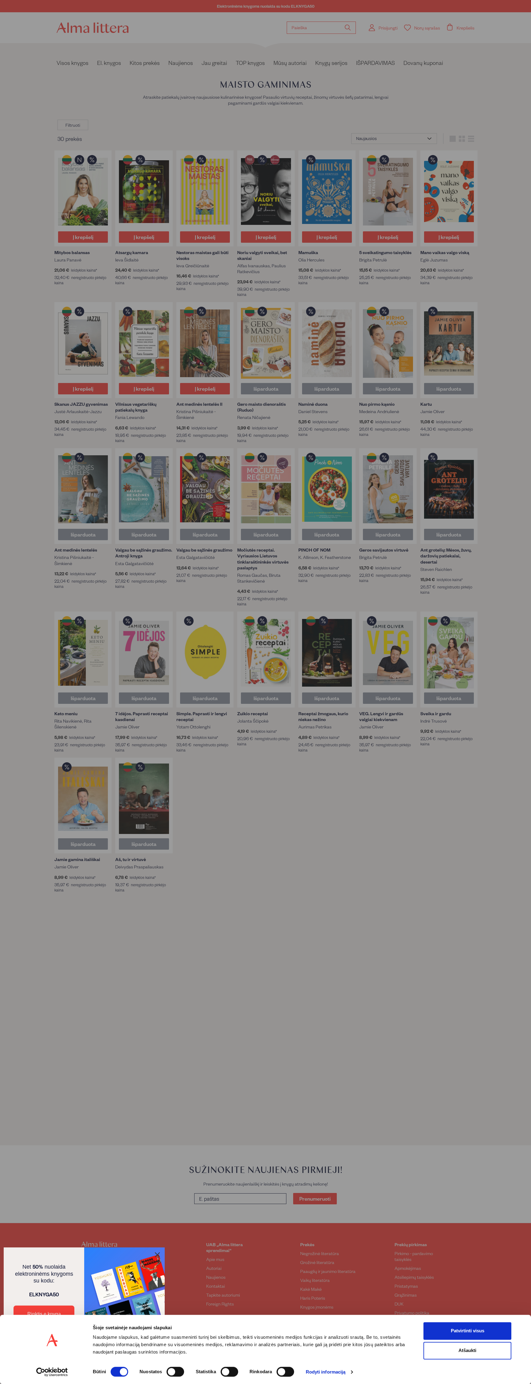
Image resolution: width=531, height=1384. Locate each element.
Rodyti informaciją (326, 1372)
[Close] (157, 1254)
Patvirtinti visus (467, 1330)
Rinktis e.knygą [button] (44, 1314)
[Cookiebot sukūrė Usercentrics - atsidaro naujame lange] (52, 1372)
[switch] (175, 1372)
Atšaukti (467, 1350)
